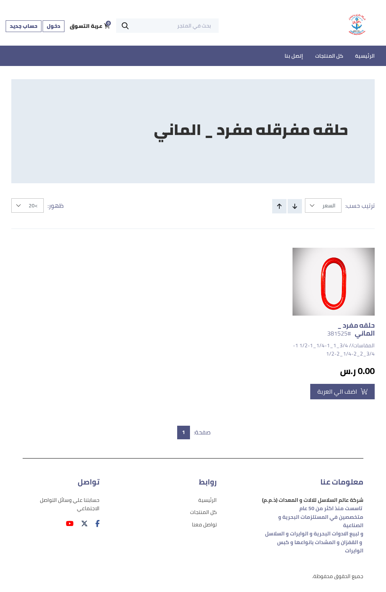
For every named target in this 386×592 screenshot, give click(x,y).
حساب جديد (23, 26)
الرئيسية (365, 56)
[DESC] (295, 206)
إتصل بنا (294, 56)
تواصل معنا (204, 524)
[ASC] (279, 206)
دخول (53, 26)
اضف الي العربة (337, 391)
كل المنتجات (329, 56)
